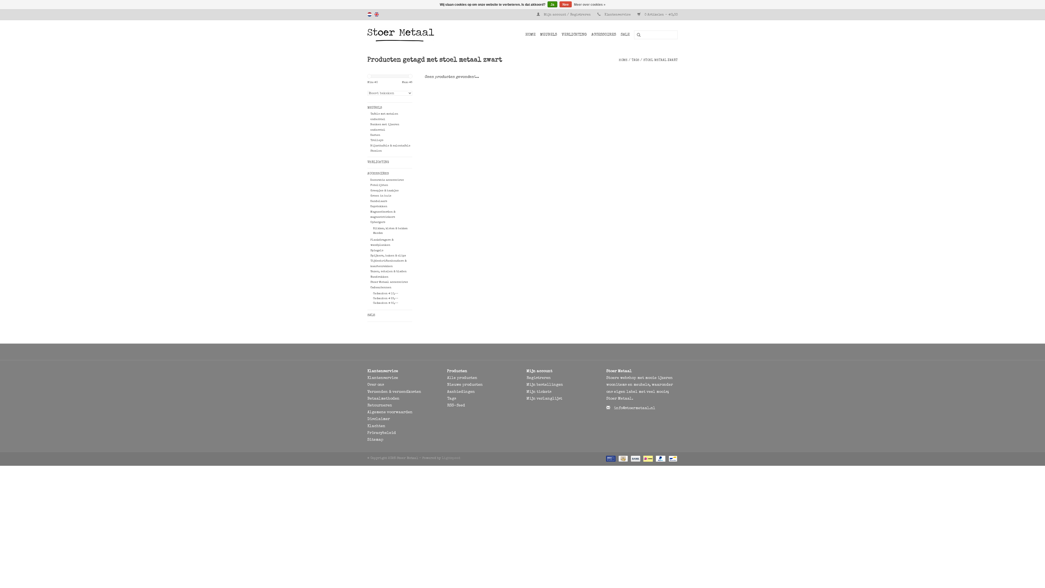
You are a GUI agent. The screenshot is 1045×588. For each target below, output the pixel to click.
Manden (378, 233)
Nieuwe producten (465, 385)
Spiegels (376, 250)
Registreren (539, 378)
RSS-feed (456, 406)
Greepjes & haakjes (384, 190)
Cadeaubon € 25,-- (385, 298)
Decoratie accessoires (387, 180)
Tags (635, 60)
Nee (566, 5)
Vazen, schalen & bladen (388, 271)
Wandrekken (379, 276)
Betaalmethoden (383, 399)
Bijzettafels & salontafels (390, 145)
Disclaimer (378, 419)
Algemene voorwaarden (390, 412)
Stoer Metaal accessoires (389, 282)
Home (530, 35)
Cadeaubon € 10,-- (385, 293)
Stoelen (376, 150)
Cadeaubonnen (380, 287)
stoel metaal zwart (660, 60)
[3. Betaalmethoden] (610, 458)
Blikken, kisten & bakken (390, 228)
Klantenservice (617, 15)
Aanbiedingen (461, 392)
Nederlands (369, 14)
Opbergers (377, 222)
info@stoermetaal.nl (634, 408)
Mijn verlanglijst (544, 399)
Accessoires (603, 35)
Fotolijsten (379, 185)
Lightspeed (451, 458)
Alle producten (462, 378)
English (376, 14)
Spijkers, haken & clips (388, 255)
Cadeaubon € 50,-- (385, 303)
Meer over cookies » (590, 5)
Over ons (375, 385)
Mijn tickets (539, 392)
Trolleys (376, 140)
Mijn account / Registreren (567, 15)
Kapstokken (378, 206)
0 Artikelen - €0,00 (660, 15)
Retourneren (379, 406)
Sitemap (375, 440)
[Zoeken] (637, 35)
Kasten (375, 135)
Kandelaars (378, 201)
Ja (552, 5)
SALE (625, 35)
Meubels (548, 35)
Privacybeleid (381, 433)
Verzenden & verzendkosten (394, 392)
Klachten (376, 426)
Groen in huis (380, 195)
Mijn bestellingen (545, 385)
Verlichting (574, 35)
